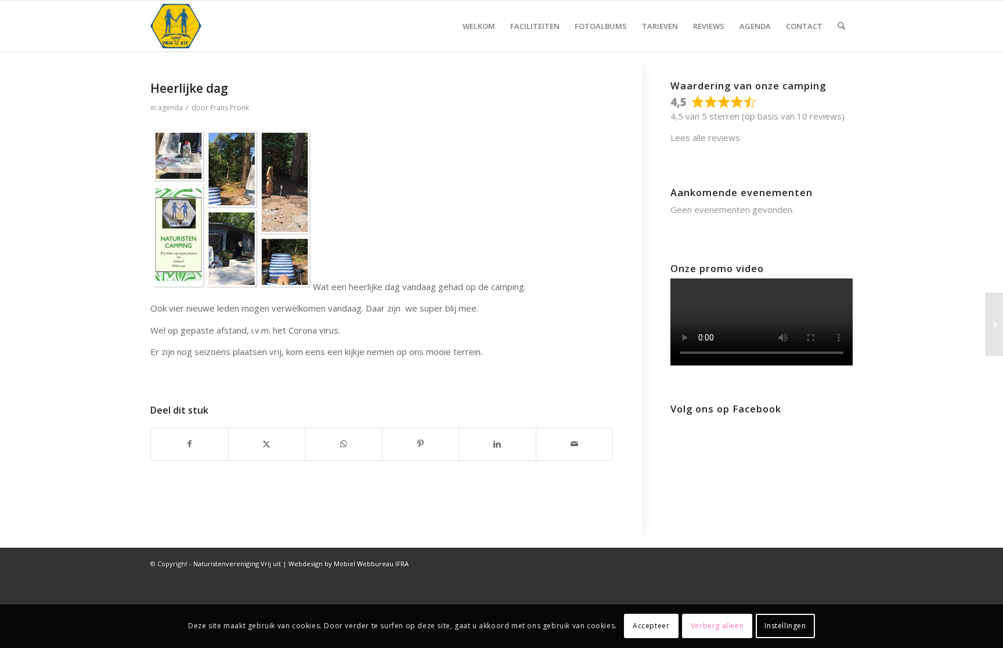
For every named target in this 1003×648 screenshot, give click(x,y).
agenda (170, 108)
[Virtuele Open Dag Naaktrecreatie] (994, 324)
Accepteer (651, 626)
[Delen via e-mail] (574, 444)
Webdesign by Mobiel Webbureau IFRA (348, 563)
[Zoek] (841, 26)
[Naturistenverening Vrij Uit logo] (175, 26)
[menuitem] (479, 26)
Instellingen (785, 626)
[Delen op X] (267, 444)
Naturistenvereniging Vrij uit (237, 563)
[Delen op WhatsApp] (343, 444)
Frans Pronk (229, 108)
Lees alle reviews (705, 137)
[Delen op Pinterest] (421, 444)
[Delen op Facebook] (189, 444)
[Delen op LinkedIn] (497, 444)
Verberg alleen (717, 626)
